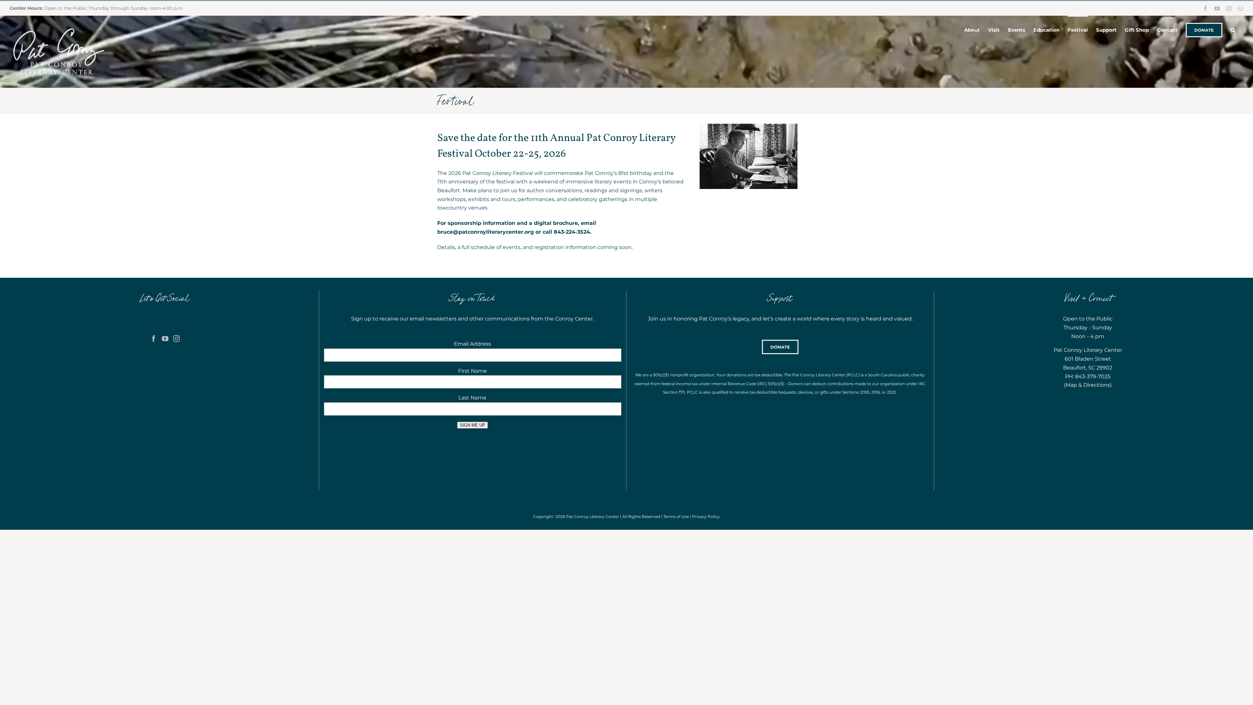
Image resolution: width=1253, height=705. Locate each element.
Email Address (472, 344)
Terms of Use (676, 516)
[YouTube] (165, 339)
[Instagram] (176, 339)
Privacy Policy (706, 516)
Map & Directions (1088, 385)
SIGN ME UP (472, 425)
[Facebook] (153, 339)
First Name (472, 371)
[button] (1232, 29)
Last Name (472, 398)
